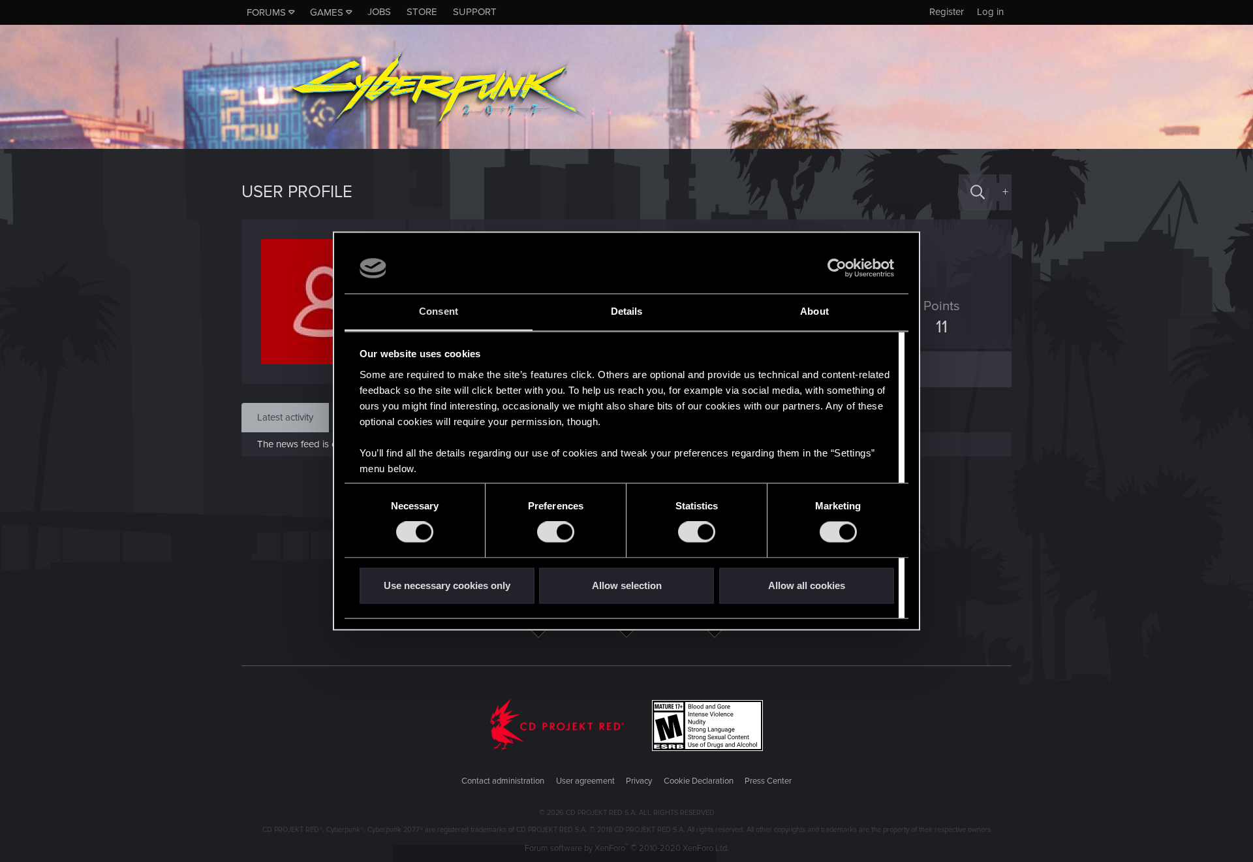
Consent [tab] (438, 311)
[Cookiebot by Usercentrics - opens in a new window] (837, 268)
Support (475, 12)
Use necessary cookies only (447, 585)
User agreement (585, 781)
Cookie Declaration (699, 781)
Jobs (379, 12)
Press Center (768, 781)
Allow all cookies (806, 585)
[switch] (555, 532)
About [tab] (814, 311)
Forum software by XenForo (627, 848)
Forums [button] (266, 12)
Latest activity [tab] (285, 417)
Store (422, 12)
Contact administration (502, 781)
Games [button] (326, 12)
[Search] (978, 192)
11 (942, 327)
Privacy (639, 781)
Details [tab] (627, 311)
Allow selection (627, 585)
